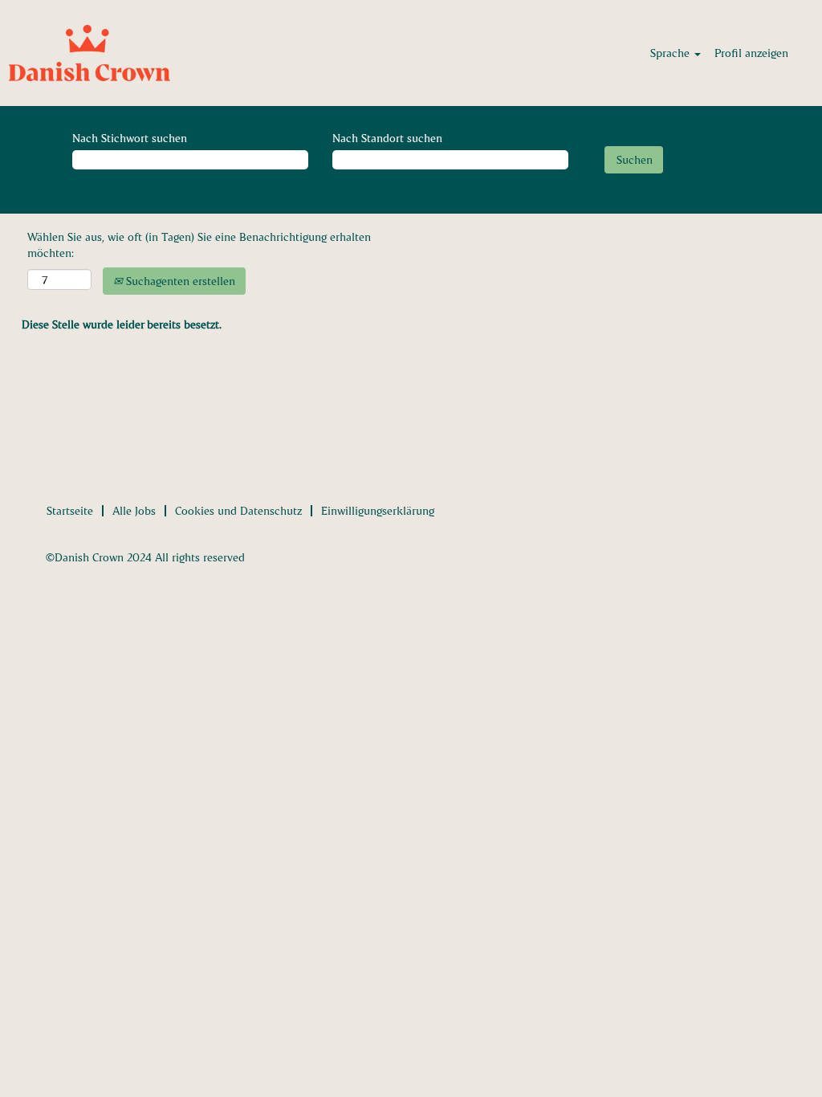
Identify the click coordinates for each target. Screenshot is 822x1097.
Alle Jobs (134, 510)
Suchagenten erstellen (179, 281)
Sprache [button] (671, 52)
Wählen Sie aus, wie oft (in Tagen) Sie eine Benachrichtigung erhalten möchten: (199, 244)
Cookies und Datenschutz (238, 510)
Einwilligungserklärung (377, 510)
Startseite (70, 510)
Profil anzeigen (751, 52)
